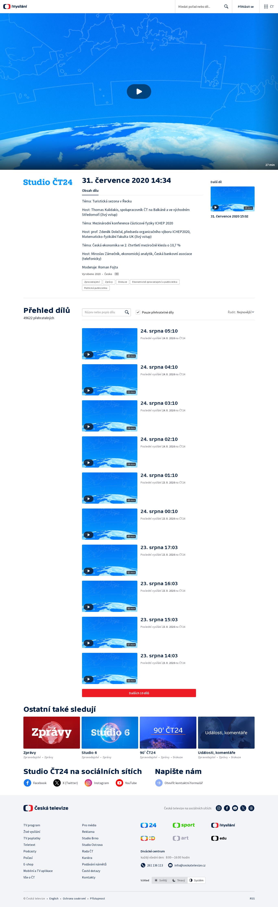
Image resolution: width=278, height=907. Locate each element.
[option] (161, 880)
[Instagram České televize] (219, 808)
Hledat (226, 6)
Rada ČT (87, 851)
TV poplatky (31, 838)
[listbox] (179, 880)
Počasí (28, 858)
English (53, 898)
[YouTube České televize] (235, 808)
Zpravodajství (92, 281)
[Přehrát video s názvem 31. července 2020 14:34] (139, 91)
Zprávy (109, 281)
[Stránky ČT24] (148, 826)
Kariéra (87, 858)
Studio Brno (90, 838)
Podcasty (29, 851)
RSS (252, 898)
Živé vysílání (31, 832)
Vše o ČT (29, 877)
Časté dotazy (91, 871)
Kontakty (88, 877)
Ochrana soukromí (74, 898)
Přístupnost (97, 898)
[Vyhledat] (127, 312)
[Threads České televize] (251, 808)
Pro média (89, 825)
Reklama (88, 832)
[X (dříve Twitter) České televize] (243, 808)
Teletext (29, 845)
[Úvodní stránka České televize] (46, 808)
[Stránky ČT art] (180, 839)
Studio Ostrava (92, 845)
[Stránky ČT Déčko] (148, 839)
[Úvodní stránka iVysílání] (18, 6)
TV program (31, 825)
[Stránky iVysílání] (223, 826)
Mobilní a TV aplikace (38, 871)
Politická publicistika (95, 287)
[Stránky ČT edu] (218, 839)
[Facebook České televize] (227, 808)
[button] (139, 91)
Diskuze (122, 281)
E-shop (28, 864)
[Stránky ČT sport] (184, 826)
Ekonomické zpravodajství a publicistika (154, 281)
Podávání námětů (94, 864)
